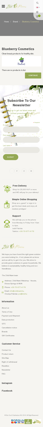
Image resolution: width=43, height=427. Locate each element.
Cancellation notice (9, 328)
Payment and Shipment (11, 316)
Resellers (5, 366)
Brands (5, 332)
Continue (33, 75)
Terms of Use (7, 312)
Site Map (5, 358)
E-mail (5, 125)
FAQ (3, 374)
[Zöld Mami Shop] (16, 6)
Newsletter (6, 370)
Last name (7, 146)
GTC (4, 324)
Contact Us (6, 350)
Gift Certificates (8, 335)
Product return (7, 354)
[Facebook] (16, 171)
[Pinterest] (31, 171)
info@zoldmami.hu (17, 291)
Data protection (8, 320)
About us (5, 308)
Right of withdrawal (9, 362)
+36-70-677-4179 (26, 231)
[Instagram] (24, 171)
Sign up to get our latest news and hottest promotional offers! (22, 111)
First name (7, 135)
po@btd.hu (22, 294)
